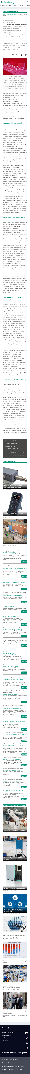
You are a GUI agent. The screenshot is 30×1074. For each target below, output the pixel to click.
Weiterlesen (24, 562)
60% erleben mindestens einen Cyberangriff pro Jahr (15, 961)
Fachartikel (7, 11)
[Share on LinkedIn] (21, 55)
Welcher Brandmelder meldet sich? (12, 666)
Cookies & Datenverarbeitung (10, 1066)
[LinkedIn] (26, 1033)
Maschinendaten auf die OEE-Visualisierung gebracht (15, 569)
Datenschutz (14, 1059)
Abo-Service (5, 1040)
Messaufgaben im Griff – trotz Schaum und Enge (15, 1015)
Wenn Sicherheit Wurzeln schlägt (12, 708)
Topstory (14, 11)
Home (4, 14)
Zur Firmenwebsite (18, 456)
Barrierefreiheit (6, 1063)
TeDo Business (6, 1035)
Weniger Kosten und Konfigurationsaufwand (9, 654)
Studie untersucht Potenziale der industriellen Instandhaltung (12, 988)
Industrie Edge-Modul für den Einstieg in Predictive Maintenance (14, 722)
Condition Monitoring (11, 14)
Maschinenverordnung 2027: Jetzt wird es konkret (14, 791)
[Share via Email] (17, 55)
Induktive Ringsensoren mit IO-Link (12, 629)
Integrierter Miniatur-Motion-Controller (14, 639)
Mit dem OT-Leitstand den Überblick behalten (13, 746)
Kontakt (23, 1066)
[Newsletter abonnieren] (26, 1038)
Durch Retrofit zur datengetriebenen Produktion (13, 680)
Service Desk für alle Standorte (11, 770)
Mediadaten (5, 1038)
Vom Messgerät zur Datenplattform (12, 595)
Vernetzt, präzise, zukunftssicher (12, 616)
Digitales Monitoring (8, 606)
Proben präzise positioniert (10, 938)
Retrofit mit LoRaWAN (9, 552)
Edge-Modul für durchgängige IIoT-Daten (14, 582)
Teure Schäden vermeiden (10, 694)
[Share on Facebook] (25, 55)
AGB (20, 1059)
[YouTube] (26, 1043)
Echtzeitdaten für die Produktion (12, 759)
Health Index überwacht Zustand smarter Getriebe (14, 735)
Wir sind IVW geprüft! (8, 1032)
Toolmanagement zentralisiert (11, 781)
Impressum (5, 1059)
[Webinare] (26, 1048)
